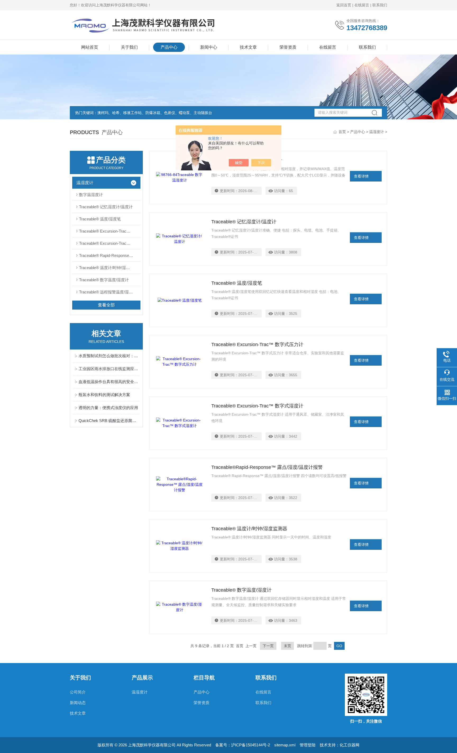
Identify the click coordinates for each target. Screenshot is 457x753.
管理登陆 (308, 745)
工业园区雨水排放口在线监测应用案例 (109, 368)
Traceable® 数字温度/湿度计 (104, 280)
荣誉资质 (288, 47)
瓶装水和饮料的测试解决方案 (104, 394)
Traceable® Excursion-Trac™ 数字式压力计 (109, 231)
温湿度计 (376, 132)
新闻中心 (208, 47)
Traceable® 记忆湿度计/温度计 (106, 207)
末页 (287, 646)
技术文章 (248, 47)
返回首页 (343, 5)
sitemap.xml (284, 745)
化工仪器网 (349, 745)
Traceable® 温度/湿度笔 (100, 219)
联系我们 (379, 5)
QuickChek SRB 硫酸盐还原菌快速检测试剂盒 (109, 420)
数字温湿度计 (91, 194)
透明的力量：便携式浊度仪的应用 (108, 407)
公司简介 (78, 692)
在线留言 (361, 5)
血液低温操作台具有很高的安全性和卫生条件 (109, 381)
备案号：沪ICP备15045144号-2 (242, 745)
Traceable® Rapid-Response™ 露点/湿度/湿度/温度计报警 (109, 255)
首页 (342, 132)
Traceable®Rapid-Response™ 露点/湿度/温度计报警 (267, 467)
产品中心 (169, 47)
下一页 (268, 646)
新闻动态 (78, 702)
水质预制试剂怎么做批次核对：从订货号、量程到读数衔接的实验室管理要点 (109, 355)
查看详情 (361, 176)
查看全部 (106, 305)
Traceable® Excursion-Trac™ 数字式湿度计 (109, 243)
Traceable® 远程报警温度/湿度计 (108, 292)
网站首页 (89, 47)
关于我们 (129, 47)
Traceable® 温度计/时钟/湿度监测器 (109, 267)
